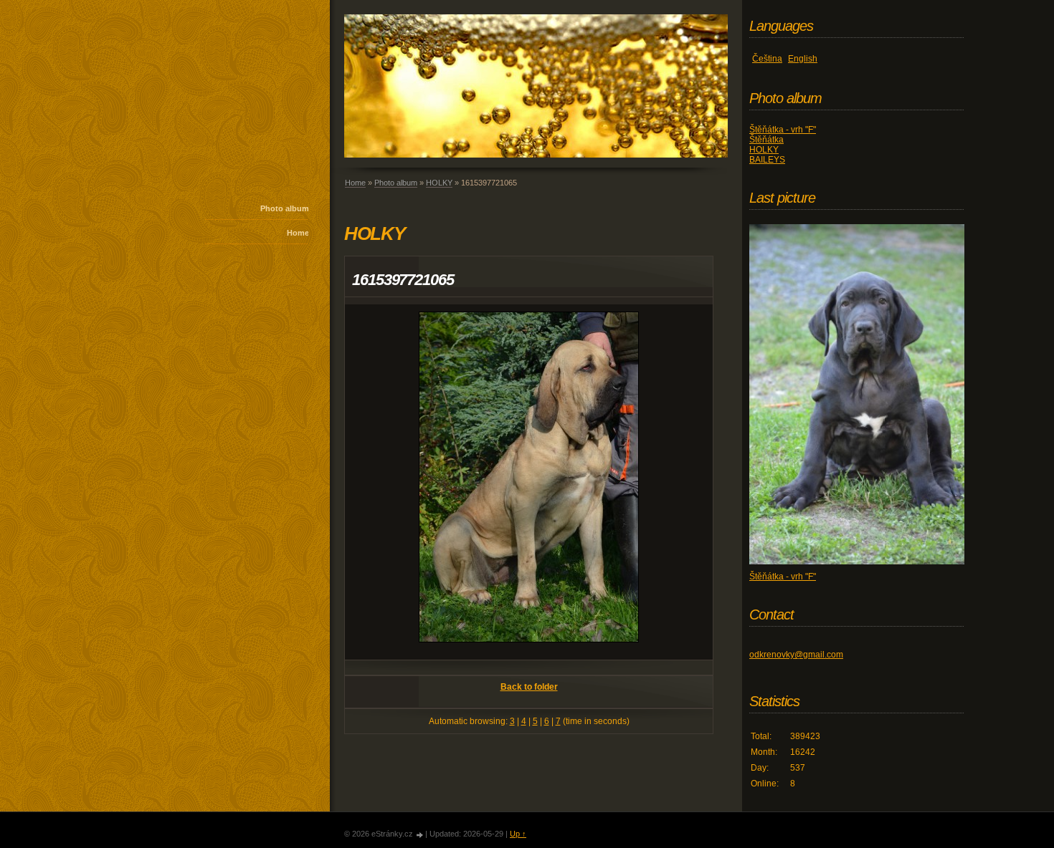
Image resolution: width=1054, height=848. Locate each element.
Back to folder (529, 687)
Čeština (767, 59)
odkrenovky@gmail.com (796, 655)
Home (298, 232)
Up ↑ (518, 833)
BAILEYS (767, 160)
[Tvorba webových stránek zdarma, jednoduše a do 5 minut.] (420, 835)
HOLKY (439, 182)
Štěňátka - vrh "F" (782, 130)
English (802, 59)
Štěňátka (766, 140)
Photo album (284, 208)
